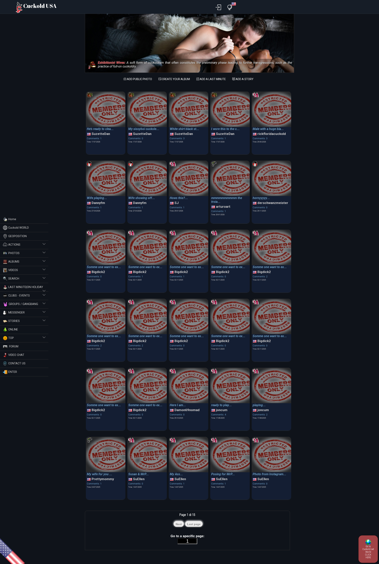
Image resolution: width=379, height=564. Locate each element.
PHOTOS (14, 253)
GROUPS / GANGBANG (23, 304)
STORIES (14, 321)
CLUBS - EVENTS (19, 295)
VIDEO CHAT (16, 355)
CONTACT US (16, 363)
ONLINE (13, 329)
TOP (11, 338)
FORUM (13, 346)
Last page (194, 524)
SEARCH (13, 278)
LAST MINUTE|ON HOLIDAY (25, 287)
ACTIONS (14, 244)
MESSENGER (16, 312)
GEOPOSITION (17, 236)
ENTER (12, 372)
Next (179, 524)
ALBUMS (13, 261)
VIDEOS (13, 270)
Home (12, 219)
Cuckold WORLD (18, 227)
